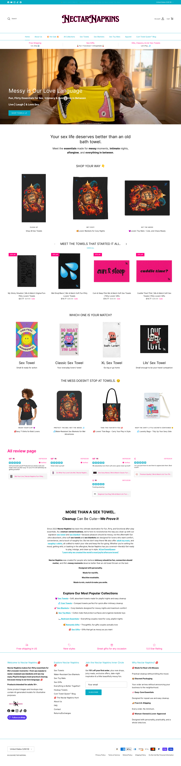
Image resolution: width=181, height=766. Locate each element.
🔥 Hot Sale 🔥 (53, 37)
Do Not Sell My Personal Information (161, 755)
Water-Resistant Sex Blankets (67, 674)
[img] (15, 462)
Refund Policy (127, 755)
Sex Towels (84, 37)
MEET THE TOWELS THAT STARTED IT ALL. (90, 244)
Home (27, 37)
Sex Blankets (99, 37)
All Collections (69, 37)
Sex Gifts (58, 682)
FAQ (55, 705)
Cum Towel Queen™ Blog (146, 37)
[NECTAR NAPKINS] (90, 19)
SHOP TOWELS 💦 (19, 113)
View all (90, 248)
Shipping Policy (140, 755)
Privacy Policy (101, 755)
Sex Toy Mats (114, 37)
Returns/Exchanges (62, 713)
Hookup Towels (60, 690)
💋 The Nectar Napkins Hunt (66, 697)
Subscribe (93, 692)
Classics (104, 2)
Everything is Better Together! (67, 686)
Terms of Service (114, 755)
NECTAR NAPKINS (19, 755)
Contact (57, 709)
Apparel (128, 37)
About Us (38, 37)
